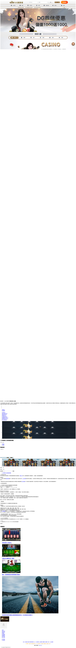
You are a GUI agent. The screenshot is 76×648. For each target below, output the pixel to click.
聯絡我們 (5, 417)
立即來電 (3, 640)
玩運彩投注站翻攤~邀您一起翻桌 (8, 558)
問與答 (4, 415)
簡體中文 (3, 409)
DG (41, 645)
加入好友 (3, 639)
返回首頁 (3, 410)
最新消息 (4, 414)
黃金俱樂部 (7, 478)
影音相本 (4, 416)
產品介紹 (4, 413)
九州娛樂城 (3, 511)
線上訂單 (3, 637)
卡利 (39, 645)
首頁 (3, 412)
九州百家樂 (23, 481)
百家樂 (3, 445)
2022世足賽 (24, 478)
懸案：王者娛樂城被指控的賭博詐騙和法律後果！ (11, 574)
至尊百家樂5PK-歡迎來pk (7, 542)
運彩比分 (21, 475)
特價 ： (1, 469)
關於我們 (3, 636)
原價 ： (1, 467)
